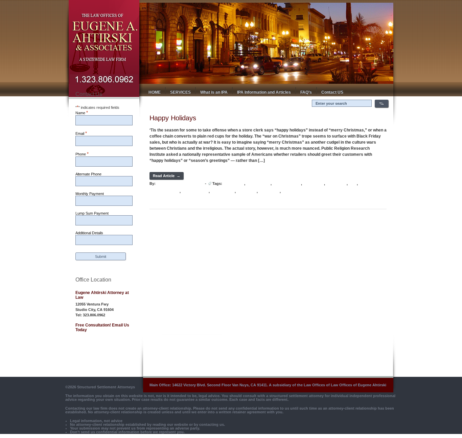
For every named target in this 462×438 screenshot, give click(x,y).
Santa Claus (247, 191)
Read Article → (166, 176)
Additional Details (89, 233)
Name (81, 112)
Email (81, 133)
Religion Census (195, 191)
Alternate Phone (88, 174)
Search (381, 103)
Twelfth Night (269, 191)
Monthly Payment (89, 194)
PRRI (353, 184)
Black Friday (233, 184)
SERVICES (180, 92)
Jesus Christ (313, 184)
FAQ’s (306, 92)
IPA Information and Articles (264, 92)
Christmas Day (258, 184)
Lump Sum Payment (92, 213)
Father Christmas (287, 184)
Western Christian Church (303, 191)
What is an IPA (214, 92)
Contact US (332, 92)
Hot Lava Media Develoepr (180, 183)
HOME (154, 92)
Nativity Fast (336, 184)
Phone (82, 153)
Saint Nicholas (223, 191)
